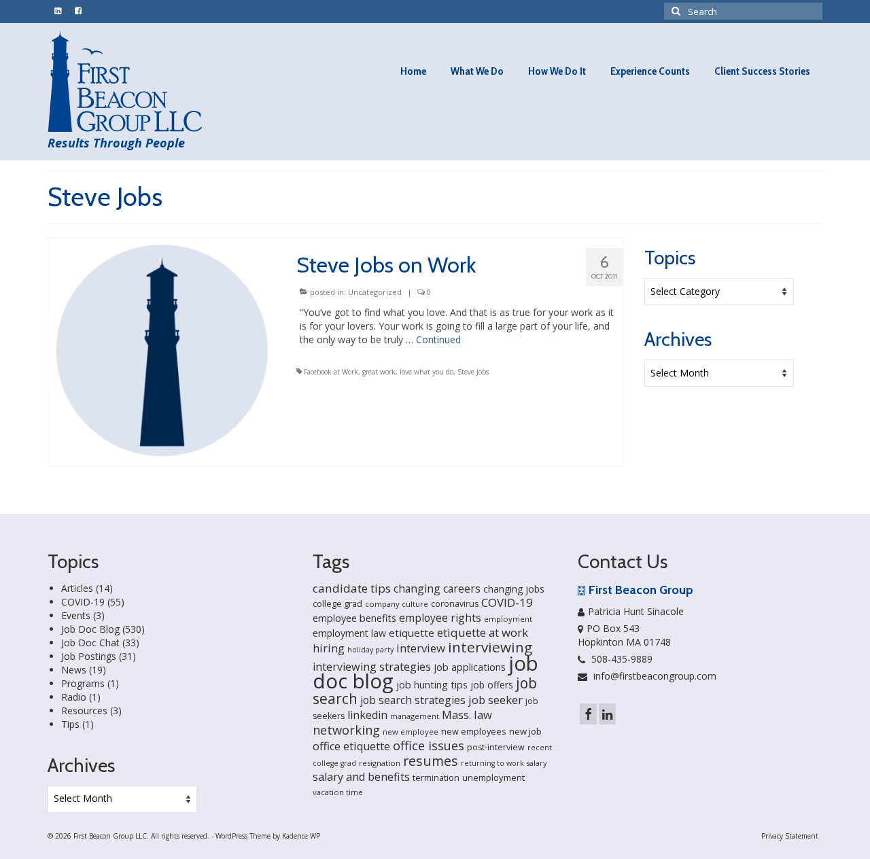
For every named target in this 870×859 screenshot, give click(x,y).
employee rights (440, 617)
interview (420, 648)
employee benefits (354, 618)
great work (379, 371)
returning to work (492, 763)
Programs (83, 683)
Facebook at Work (331, 371)
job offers (491, 684)
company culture (396, 604)
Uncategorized (375, 292)
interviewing (490, 646)
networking (346, 729)
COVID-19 (83, 601)
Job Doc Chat (90, 642)
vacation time (338, 792)
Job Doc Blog (90, 629)
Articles (77, 588)
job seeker (495, 699)
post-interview (496, 747)
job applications (470, 667)
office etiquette (351, 746)
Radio (73, 696)
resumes (430, 761)
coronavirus (454, 604)
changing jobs (513, 588)
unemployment (493, 777)
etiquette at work (482, 632)
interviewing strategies (372, 666)
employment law (349, 633)
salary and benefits (361, 776)
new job (525, 731)
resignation (379, 763)
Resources (84, 710)
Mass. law (467, 714)
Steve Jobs (473, 371)
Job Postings (88, 656)
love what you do (426, 371)
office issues (428, 745)
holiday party (370, 649)
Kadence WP (301, 836)
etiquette (411, 632)
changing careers (437, 588)
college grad (337, 603)
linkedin (367, 714)
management (414, 716)
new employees (473, 731)
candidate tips (352, 588)
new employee (410, 731)
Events (75, 615)
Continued (438, 339)
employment (508, 619)
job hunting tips (432, 684)
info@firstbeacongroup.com (653, 675)
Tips (70, 724)
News (73, 669)
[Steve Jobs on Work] (162, 350)
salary (536, 763)
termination (436, 778)
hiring (329, 648)
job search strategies (413, 700)
